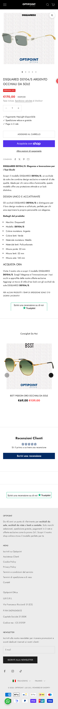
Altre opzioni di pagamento (29, 151)
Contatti (6, 582)
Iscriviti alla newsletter (20, 659)
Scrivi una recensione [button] (29, 456)
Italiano (38, 681)
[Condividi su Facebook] (15, 159)
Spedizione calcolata (23, 100)
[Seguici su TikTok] (20, 671)
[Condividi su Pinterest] (24, 159)
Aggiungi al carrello (29, 134)
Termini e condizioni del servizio (18, 572)
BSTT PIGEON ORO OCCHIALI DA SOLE (29, 395)
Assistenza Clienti (11, 556)
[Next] (51, 375)
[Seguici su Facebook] (4, 671)
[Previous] (7, 375)
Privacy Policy (9, 566)
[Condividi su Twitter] (19, 159)
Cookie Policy (9, 561)
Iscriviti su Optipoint (12, 551)
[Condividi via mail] (28, 159)
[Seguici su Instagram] (12, 671)
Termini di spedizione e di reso (17, 577)
